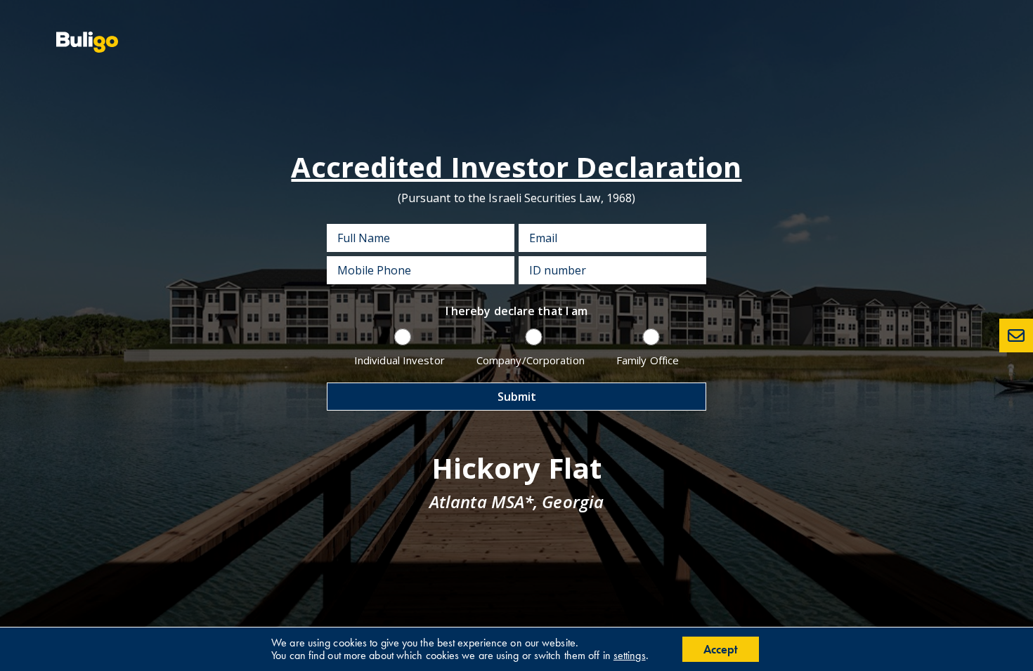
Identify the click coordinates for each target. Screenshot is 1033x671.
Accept (720, 649)
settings (629, 655)
